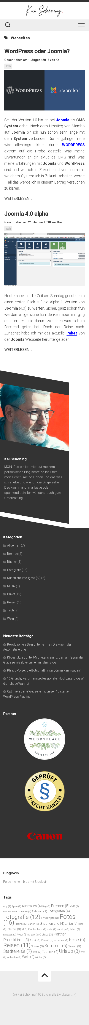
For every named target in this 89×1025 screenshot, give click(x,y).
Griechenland (52, 923)
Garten (33, 924)
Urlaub (69, 951)
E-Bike (26, 911)
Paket (72, 333)
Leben (75, 929)
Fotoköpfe (50, 917)
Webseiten (14, 957)
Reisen (11, 602)
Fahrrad (39, 911)
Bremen (12, 553)
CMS (74, 906)
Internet (14, 929)
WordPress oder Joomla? (37, 51)
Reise (77, 939)
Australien (32, 906)
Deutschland (12, 911)
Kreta (51, 929)
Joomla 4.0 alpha (26, 213)
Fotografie (14, 570)
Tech (8, 66)
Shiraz (37, 946)
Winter (40, 957)
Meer (22, 934)
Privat (11, 594)
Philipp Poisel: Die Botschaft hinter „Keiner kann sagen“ (44, 670)
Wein (10, 618)
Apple (16, 906)
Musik (11, 586)
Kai (58, 60)
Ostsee (46, 934)
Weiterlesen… (18, 198)
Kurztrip (63, 929)
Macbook (9, 934)
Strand (74, 946)
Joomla (62, 120)
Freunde (21, 924)
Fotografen (59, 911)
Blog (46, 906)
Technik (50, 952)
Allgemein (13, 545)
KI (24, 929)
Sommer (55, 945)
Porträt (35, 940)
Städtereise (17, 951)
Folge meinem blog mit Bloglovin (25, 881)
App (7, 906)
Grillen (71, 923)
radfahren (61, 940)
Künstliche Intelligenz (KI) (24, 578)
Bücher (12, 561)
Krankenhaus (37, 929)
